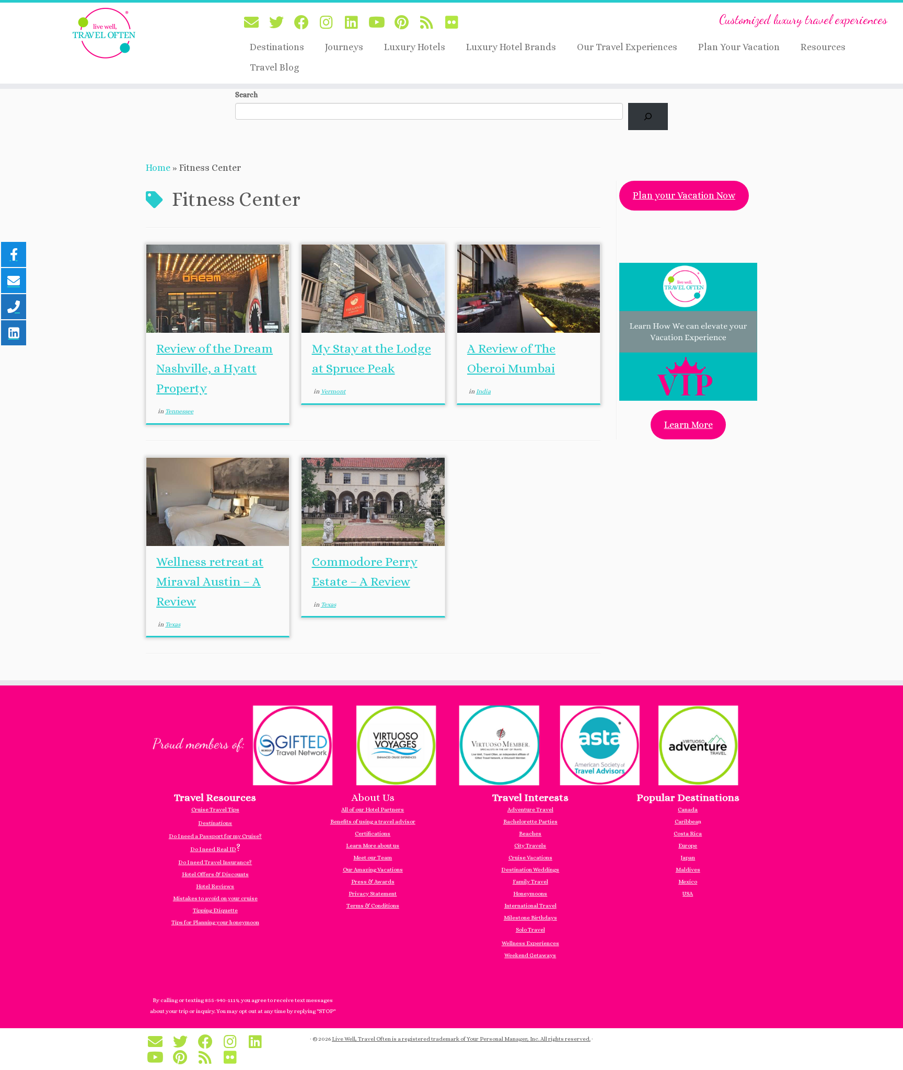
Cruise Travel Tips (215, 809)
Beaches (530, 833)
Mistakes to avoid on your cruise (215, 898)
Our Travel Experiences (627, 47)
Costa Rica (688, 833)
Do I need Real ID (213, 849)
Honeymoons (530, 893)
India (483, 391)
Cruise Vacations (530, 857)
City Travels (530, 845)
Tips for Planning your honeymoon (215, 922)
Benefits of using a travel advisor (372, 821)
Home (158, 167)
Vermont (333, 391)
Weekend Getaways (530, 955)
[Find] (648, 116)
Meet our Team (372, 857)
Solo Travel (530, 929)
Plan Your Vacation (739, 47)
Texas (172, 624)
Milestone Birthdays (530, 917)
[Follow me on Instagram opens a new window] (329, 23)
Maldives (688, 869)
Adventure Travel (530, 809)
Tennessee (179, 411)
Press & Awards (373, 881)
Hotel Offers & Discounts (215, 874)
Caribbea (686, 821)
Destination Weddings (530, 869)
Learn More (688, 425)
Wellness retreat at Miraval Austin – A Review (209, 581)
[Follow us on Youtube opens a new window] (379, 23)
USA (687, 893)
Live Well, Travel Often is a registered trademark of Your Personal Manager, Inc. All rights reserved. (461, 1039)
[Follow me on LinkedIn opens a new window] (354, 23)
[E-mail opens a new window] (254, 23)
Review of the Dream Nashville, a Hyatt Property (214, 368)
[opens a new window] (451, 743)
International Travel (530, 905)
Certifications (372, 833)
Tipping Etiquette (215, 910)
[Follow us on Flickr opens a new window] (455, 23)
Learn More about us (372, 845)
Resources (823, 47)
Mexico (687, 881)
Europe (687, 845)
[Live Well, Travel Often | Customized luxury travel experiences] (104, 33)
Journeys (344, 47)
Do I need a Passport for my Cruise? (215, 836)
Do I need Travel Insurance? (215, 862)
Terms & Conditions (372, 905)
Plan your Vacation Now (684, 195)
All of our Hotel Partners (372, 809)
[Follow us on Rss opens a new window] (430, 23)
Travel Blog (274, 67)
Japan (687, 857)
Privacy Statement (373, 893)
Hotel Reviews (215, 886)
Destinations (277, 47)
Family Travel (530, 881)
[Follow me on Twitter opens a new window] (279, 23)
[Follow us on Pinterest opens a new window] (405, 23)
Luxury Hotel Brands (511, 47)
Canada (688, 809)
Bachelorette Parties (530, 821)
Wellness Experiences (530, 943)
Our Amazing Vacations (373, 869)
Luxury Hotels (414, 47)
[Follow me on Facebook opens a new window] (304, 23)
